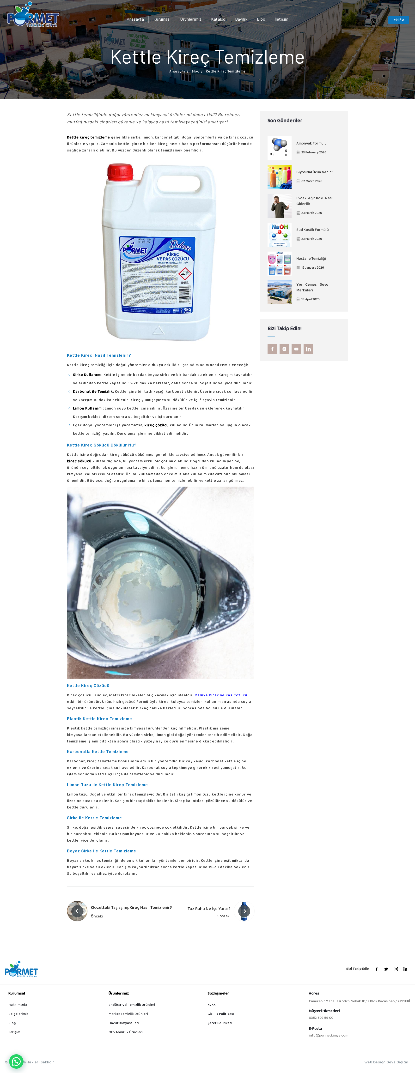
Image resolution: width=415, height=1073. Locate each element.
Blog (261, 19)
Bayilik (241, 19)
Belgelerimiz (18, 1014)
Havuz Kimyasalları (124, 1023)
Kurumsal (162, 19)
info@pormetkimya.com (328, 1036)
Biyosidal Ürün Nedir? (314, 172)
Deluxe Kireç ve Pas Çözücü (221, 695)
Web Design (375, 1062)
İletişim (281, 19)
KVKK (211, 1005)
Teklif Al (398, 20)
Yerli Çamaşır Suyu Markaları (312, 288)
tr (379, 21)
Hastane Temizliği (311, 259)
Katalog (218, 19)
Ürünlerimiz (190, 19)
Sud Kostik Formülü (312, 230)
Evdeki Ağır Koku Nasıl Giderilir (315, 201)
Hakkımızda (17, 1005)
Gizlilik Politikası (221, 1014)
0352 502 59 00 (321, 1018)
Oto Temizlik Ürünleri (126, 1032)
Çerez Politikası (220, 1023)
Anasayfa (135, 19)
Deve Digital (397, 1062)
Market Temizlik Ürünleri (128, 1014)
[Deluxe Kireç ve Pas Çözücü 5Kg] (160, 252)
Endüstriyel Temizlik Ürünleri (132, 1005)
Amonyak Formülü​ (311, 144)
